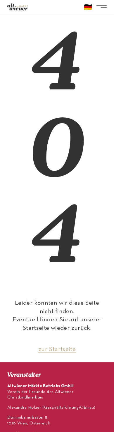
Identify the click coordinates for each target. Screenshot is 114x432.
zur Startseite (57, 349)
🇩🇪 (88, 8)
